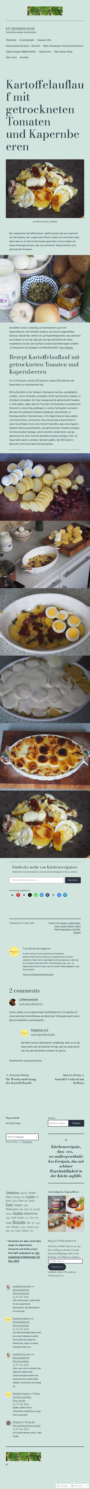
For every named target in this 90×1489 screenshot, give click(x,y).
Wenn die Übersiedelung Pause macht (26, 1397)
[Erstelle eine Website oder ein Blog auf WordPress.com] (7, 1464)
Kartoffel (76, 929)
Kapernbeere (65, 929)
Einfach (8, 1200)
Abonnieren (73, 880)
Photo (32, 1217)
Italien (26, 1209)
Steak (12, 1231)
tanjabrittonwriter (22, 1286)
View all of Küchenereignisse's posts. (38, 975)
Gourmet (18, 1204)
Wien (31, 1231)
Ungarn (78, 926)
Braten (9, 1196)
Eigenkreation (74, 923)
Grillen (26, 1205)
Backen (64, 923)
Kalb (31, 1209)
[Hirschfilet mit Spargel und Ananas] (75, 1205)
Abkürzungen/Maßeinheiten (21, 51)
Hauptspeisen (12, 1208)
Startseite (11, 40)
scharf (8, 1227)
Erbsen (15, 1200)
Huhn (21, 1209)
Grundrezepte (26, 40)
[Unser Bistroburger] (57, 1223)
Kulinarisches (31, 1213)
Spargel (30, 1226)
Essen (56, 926)
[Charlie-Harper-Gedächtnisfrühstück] (57, 1205)
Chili (23, 1197)
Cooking (30, 1196)
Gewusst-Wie (44, 40)
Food (9, 1204)
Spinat (8, 1231)
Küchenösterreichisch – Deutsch (23, 46)
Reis (36, 1217)
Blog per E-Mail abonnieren (62, 1240)
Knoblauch (9, 1214)
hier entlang (66, 347)
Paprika (21, 1217)
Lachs (14, 1217)
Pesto (27, 1218)
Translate (27, 1141)
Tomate (18, 1230)
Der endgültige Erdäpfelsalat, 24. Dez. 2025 (24, 1257)
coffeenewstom (28, 1000)
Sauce (38, 1222)
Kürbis (8, 1218)
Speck (37, 1227)
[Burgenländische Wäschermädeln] (75, 1223)
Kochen (18, 1213)
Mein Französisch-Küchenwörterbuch (63, 46)
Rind (29, 1222)
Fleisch (31, 1200)
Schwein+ (15, 1226)
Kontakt (24, 57)
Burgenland (17, 1197)
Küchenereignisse (20, 28)
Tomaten (25, 1230)
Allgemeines (23, 1193)
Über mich (11, 57)
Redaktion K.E (39, 1030)
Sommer (23, 1227)
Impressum (45, 51)
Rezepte (77, 933)
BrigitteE (17, 1422)
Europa (63, 926)
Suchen (51, 1118)
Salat (33, 1223)
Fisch (26, 1201)
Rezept (70, 926)
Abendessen (12, 1192)
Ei (37, 1197)
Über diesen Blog (63, 51)
